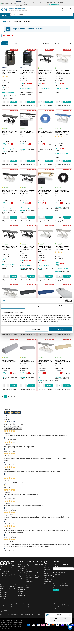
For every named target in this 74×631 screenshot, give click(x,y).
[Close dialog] (57, 295)
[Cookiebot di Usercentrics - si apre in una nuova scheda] (64, 300)
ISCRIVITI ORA (37, 333)
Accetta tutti (60, 329)
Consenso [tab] (13, 306)
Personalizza (36, 329)
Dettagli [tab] (37, 306)
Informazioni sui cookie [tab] (61, 306)
